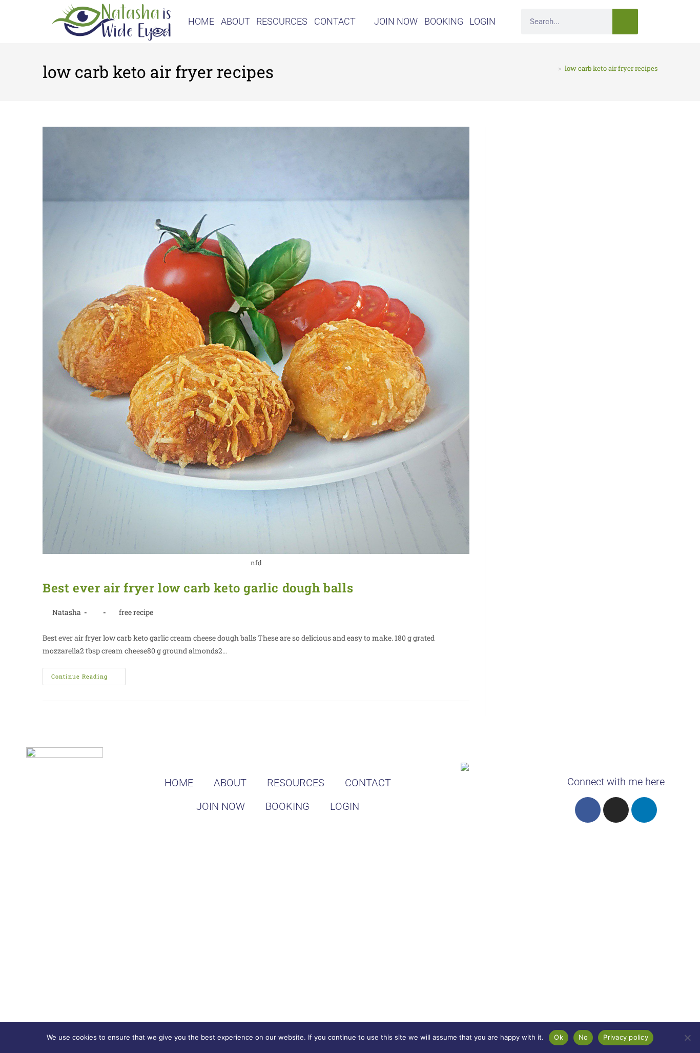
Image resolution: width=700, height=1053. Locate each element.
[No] (687, 1037)
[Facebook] (588, 810)
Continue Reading (88, 674)
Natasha (66, 612)
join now (396, 21)
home (201, 21)
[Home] (552, 68)
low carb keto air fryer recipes (611, 68)
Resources (281, 21)
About (235, 21)
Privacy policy (625, 1037)
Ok (558, 1037)
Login (482, 21)
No (583, 1037)
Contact (335, 21)
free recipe (136, 612)
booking (443, 21)
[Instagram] (616, 810)
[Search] (625, 21)
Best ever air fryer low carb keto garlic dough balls (198, 588)
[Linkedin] (644, 810)
